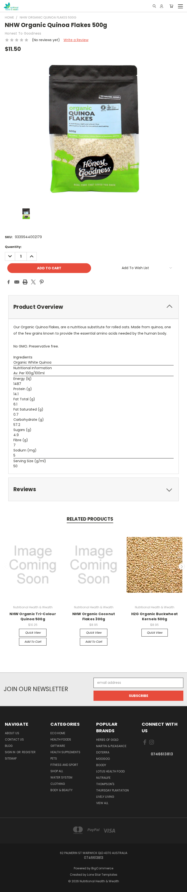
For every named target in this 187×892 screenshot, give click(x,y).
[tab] (93, 307)
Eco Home (57, 733)
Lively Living (105, 797)
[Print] (25, 282)
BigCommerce (102, 868)
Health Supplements (65, 752)
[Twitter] (33, 282)
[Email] (16, 282)
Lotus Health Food (110, 771)
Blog (9, 746)
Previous (5, 566)
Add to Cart (32, 641)
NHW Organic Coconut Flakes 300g (93, 616)
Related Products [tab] (90, 519)
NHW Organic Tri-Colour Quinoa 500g (32, 616)
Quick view (33, 632)
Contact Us (14, 739)
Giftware (57, 746)
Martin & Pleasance (111, 746)
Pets (53, 758)
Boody (101, 765)
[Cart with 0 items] (171, 6)
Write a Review (76, 40)
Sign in (10, 752)
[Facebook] (8, 282)
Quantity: (13, 246)
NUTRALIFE (103, 778)
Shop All (56, 771)
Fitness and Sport (64, 765)
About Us (12, 733)
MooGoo (103, 759)
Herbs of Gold (107, 740)
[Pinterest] (41, 282)
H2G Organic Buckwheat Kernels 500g (154, 616)
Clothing (57, 784)
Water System (61, 777)
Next (181, 566)
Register (29, 752)
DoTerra (102, 752)
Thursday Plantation (112, 790)
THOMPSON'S (105, 784)
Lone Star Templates (102, 875)
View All (102, 803)
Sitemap (11, 758)
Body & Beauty (61, 790)
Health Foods (60, 739)
